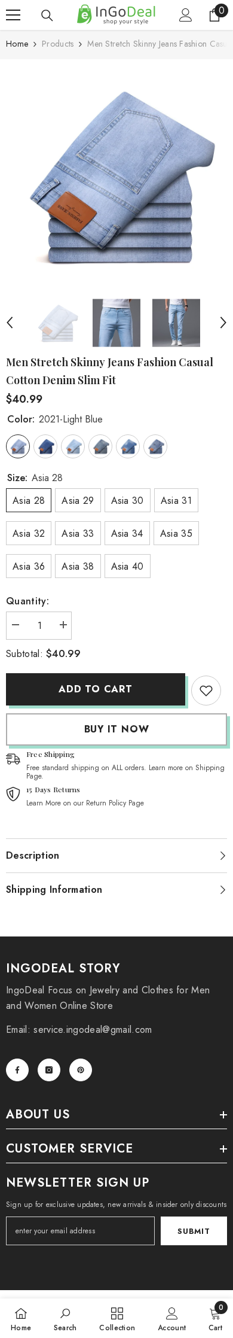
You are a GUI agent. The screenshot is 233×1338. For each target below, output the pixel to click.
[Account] (185, 15)
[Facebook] (17, 1070)
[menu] (13, 15)
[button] (10, 323)
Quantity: (27, 601)
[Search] (47, 15)
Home (17, 44)
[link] (206, 691)
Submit (193, 1231)
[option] (116, 176)
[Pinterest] (80, 1070)
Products (57, 44)
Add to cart (96, 689)
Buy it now (116, 729)
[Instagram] (49, 1070)
